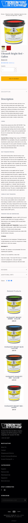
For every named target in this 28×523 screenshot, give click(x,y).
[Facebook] (1, 490)
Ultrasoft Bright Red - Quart (14, 406)
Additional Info (7, 274)
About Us (3, 447)
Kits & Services (5, 481)
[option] (14, 32)
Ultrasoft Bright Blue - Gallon (14, 347)
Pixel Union (20, 515)
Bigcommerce (18, 516)
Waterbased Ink (5, 475)
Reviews (4, 269)
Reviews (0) (11, 63)
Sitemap (14, 520)
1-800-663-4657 (5, 438)
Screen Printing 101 (7, 459)
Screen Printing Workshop (9, 456)
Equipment (4, 478)
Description (5, 91)
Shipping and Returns (7, 453)
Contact (3, 450)
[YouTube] (4, 490)
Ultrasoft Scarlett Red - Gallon (14, 377)
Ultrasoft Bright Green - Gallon (14, 318)
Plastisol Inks (5, 472)
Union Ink (4, 51)
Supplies (3, 469)
